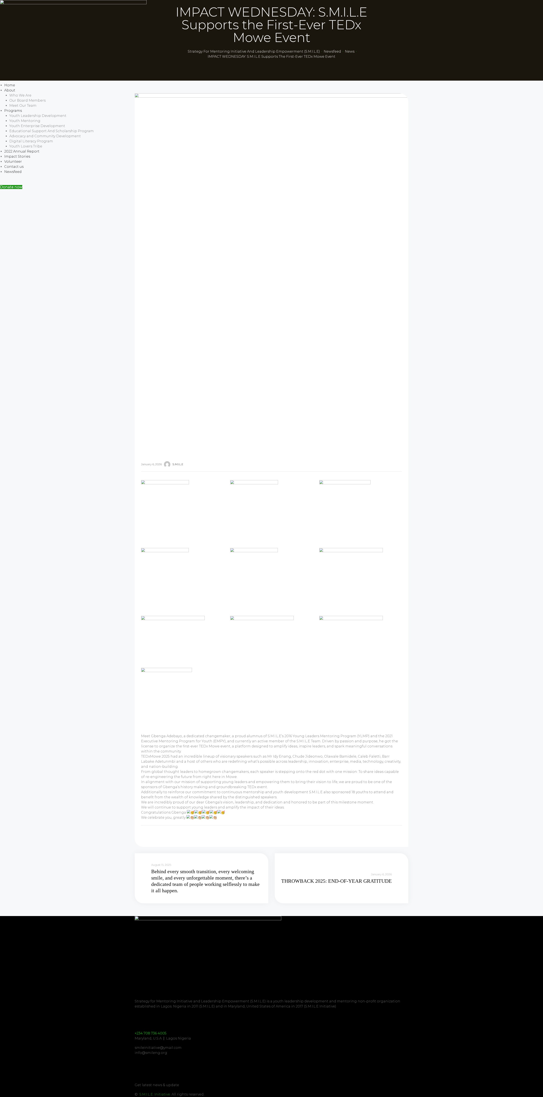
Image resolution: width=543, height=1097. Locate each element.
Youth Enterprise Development (37, 126)
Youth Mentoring (24, 121)
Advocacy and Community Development (45, 136)
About (9, 90)
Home (9, 85)
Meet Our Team (22, 106)
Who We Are (20, 95)
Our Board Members (27, 100)
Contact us (14, 167)
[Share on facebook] (143, 835)
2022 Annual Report (21, 151)
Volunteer (13, 162)
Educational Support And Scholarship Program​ (51, 131)
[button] (11, 187)
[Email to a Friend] (161, 835)
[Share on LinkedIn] (155, 835)
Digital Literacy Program (31, 141)
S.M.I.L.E (177, 464)
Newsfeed (13, 172)
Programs (13, 111)
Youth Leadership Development (37, 116)
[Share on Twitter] (149, 835)
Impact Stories (17, 156)
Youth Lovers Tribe (25, 146)
